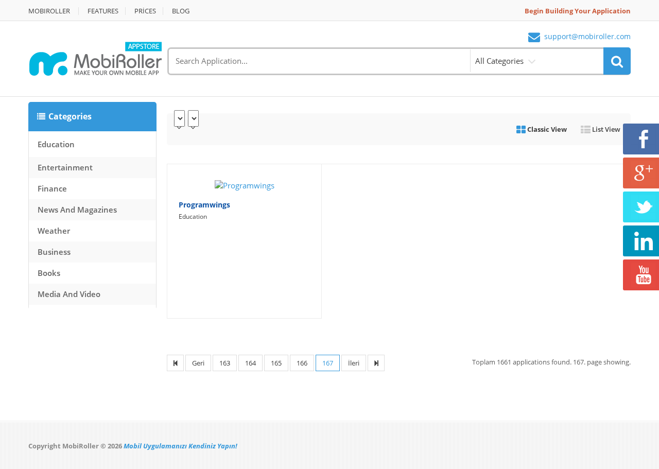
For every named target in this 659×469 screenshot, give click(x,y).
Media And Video (69, 294)
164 (250, 363)
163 (224, 363)
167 (327, 363)
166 (302, 363)
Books (49, 273)
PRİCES (145, 11)
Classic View (546, 129)
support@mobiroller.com (587, 37)
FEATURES (103, 11)
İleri (353, 363)
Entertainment (65, 167)
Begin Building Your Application (578, 11)
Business (54, 252)
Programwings (204, 205)
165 (276, 363)
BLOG (180, 11)
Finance (52, 188)
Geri (198, 363)
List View (605, 129)
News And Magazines (77, 209)
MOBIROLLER (49, 11)
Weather (54, 230)
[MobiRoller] (95, 58)
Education (56, 144)
